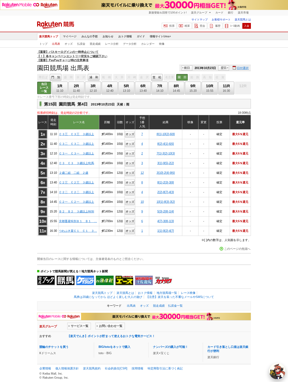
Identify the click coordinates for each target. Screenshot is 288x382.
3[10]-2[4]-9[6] (166, 172)
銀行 (230, 12)
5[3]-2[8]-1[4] (165, 211)
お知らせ (108, 36)
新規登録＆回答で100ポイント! (168, 12)
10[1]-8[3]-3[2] (166, 201)
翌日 (224, 67)
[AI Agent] (277, 371)
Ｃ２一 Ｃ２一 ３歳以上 (76, 201)
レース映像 (188, 293)
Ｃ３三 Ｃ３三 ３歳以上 (76, 134)
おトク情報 (125, 36)
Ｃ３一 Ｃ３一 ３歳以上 (76, 153)
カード (219, 12)
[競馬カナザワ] (163, 280)
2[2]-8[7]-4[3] (165, 192)
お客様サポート (221, 19)
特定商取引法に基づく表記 (165, 368)
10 (142, 201)
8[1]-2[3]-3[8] (165, 182)
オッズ (69, 43)
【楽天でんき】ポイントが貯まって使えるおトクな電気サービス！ (111, 336)
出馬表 (56, 43)
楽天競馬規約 (92, 368)
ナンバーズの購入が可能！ (170, 346)
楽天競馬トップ (48, 36)
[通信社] (105, 280)
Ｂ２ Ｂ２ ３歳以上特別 (76, 211)
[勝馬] (65, 280)
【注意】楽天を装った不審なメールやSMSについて (180, 297)
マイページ (69, 36)
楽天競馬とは (243, 19)
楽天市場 (243, 12)
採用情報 (137, 368)
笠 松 (157, 77)
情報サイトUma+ (160, 36)
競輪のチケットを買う (54, 346)
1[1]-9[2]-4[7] (165, 230)
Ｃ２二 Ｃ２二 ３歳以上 (76, 192)
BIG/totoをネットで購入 (114, 346)
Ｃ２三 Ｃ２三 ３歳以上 (76, 182)
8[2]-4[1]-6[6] (165, 143)
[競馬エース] (124, 280)
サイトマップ (199, 19)
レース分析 (112, 43)
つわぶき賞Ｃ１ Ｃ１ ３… (78, 230)
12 (142, 172)
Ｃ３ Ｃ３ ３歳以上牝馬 (76, 163)
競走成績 (95, 43)
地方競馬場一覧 (167, 293)
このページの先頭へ (237, 248)
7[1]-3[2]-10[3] (166, 153)
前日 (187, 67)
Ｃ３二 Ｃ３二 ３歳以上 (76, 143)
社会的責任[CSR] (116, 368)
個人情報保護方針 (67, 368)
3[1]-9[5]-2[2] (165, 163)
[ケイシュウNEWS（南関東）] (85, 280)
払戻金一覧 (175, 305)
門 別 (55, 77)
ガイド (141, 36)
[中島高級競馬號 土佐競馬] (144, 280)
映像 (161, 43)
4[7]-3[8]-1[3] (165, 221)
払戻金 (81, 43)
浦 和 (93, 77)
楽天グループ (199, 12)
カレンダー (148, 43)
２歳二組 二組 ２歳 (73, 172)
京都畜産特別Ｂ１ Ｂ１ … (78, 221)
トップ (43, 43)
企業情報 (45, 368)
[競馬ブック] (46, 280)
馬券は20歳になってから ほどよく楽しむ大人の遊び (108, 297)
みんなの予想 (89, 36)
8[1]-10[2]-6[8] (166, 134)
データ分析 (130, 43)
